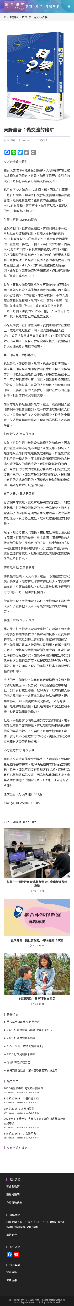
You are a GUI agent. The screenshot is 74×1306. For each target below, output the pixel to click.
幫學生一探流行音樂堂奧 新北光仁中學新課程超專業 (37, 884)
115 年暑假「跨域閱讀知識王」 (26, 1046)
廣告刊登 (11, 1234)
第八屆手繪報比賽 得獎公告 (23, 1021)
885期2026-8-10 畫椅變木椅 (21, 1098)
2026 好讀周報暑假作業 (21, 1038)
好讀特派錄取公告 (18, 1062)
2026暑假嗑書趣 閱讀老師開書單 (23, 1088)
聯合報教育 (13, 1186)
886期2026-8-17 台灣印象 (20, 1133)
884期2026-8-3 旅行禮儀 (19, 1108)
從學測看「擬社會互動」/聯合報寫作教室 (37, 940)
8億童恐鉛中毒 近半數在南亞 (37, 998)
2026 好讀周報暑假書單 (21, 1054)
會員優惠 (11, 1280)
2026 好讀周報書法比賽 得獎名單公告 (29, 1030)
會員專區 (11, 1272)
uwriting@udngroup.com (22, 1226)
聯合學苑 (11, 140)
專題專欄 (43, 140)
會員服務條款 (14, 1202)
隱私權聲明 (13, 1194)
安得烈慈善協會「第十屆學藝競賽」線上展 (32, 1070)
